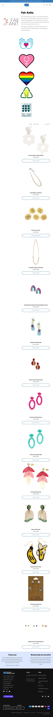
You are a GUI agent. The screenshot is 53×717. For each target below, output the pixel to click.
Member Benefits (42, 678)
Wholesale (40, 691)
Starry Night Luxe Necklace (36, 192)
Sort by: (30, 124)
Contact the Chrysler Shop (43, 682)
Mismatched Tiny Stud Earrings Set (35, 641)
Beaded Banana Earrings (36, 566)
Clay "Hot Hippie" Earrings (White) (35, 155)
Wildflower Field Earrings (35, 342)
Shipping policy (47, 712)
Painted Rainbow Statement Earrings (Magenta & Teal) (36, 305)
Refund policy (26, 712)
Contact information (46, 713)
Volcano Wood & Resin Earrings (36, 379)
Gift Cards (40, 685)
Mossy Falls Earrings (35, 529)
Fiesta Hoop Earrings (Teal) (36, 454)
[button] (2, 4)
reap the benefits (46, 659)
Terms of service (40, 712)
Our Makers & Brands (43, 688)
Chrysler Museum (42, 675)
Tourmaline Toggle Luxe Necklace (36, 267)
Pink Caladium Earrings (36, 492)
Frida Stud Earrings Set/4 (35, 604)
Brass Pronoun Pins (36, 230)
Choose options (35, 235)
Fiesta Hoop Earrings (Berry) (36, 417)
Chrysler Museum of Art (18, 712)
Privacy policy (33, 712)
